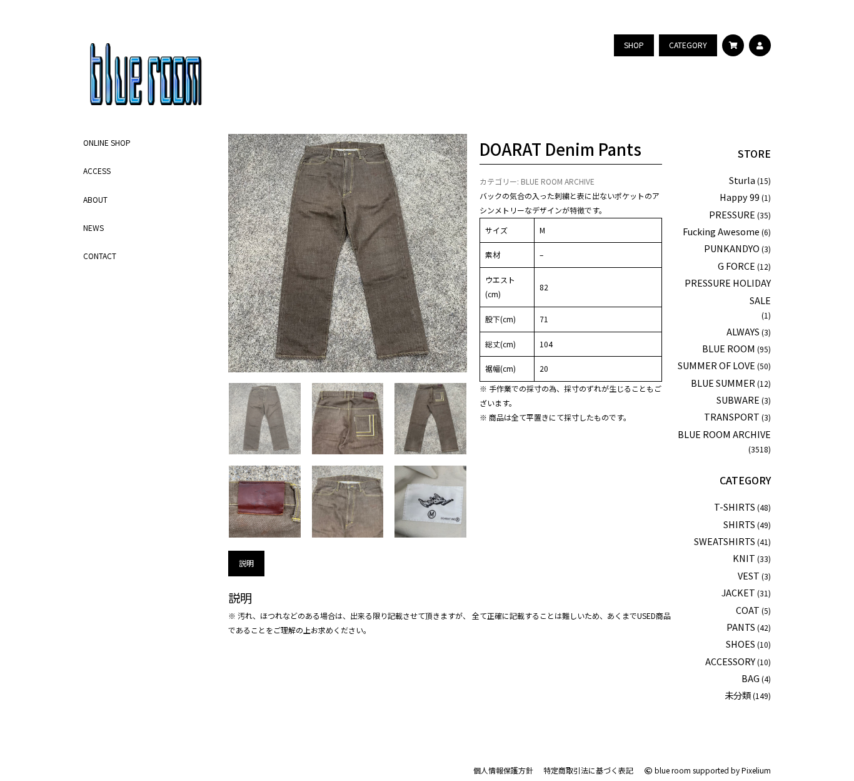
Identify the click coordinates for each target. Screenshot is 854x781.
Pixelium (756, 770)
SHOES (740, 643)
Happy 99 (740, 196)
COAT (748, 609)
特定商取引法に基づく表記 (588, 770)
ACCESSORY (730, 661)
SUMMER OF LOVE (716, 365)
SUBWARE (738, 399)
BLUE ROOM (728, 348)
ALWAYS (743, 331)
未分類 (738, 695)
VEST (749, 575)
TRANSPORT (732, 416)
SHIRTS (739, 524)
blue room (672, 770)
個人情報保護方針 (503, 770)
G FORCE (736, 265)
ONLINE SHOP (107, 142)
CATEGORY (745, 479)
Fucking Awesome (721, 231)
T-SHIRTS (734, 506)
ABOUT (95, 198)
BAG (750, 678)
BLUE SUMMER (723, 382)
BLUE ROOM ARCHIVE (558, 181)
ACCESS (97, 170)
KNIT (744, 557)
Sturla (742, 179)
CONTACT (99, 255)
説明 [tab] (246, 563)
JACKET (738, 592)
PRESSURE (732, 214)
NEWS (93, 227)
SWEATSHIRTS (724, 541)
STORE (754, 153)
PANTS (740, 626)
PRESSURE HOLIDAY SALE (728, 291)
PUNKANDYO (732, 248)
